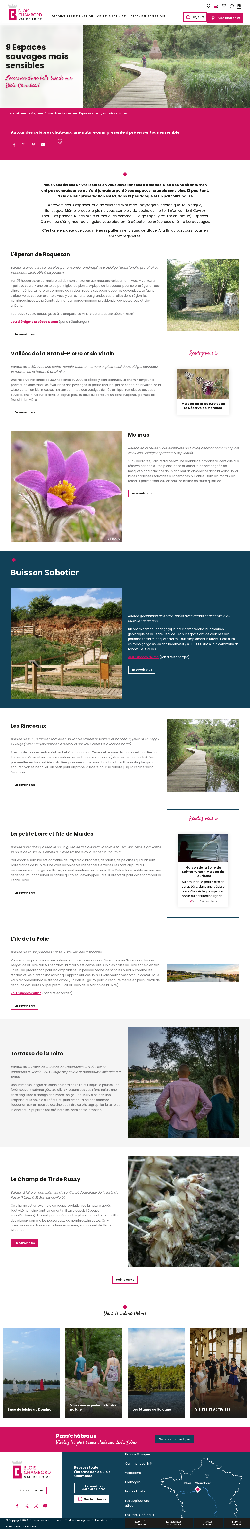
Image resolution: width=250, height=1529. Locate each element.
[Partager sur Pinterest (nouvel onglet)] (33, 145)
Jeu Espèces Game (143, 657)
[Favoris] (224, 6)
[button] (231, 6)
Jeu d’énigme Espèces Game (34, 322)
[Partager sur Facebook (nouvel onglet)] (14, 145)
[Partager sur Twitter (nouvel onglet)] (24, 145)
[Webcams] (208, 6)
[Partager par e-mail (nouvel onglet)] (43, 145)
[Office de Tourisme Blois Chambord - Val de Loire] (25, 12)
